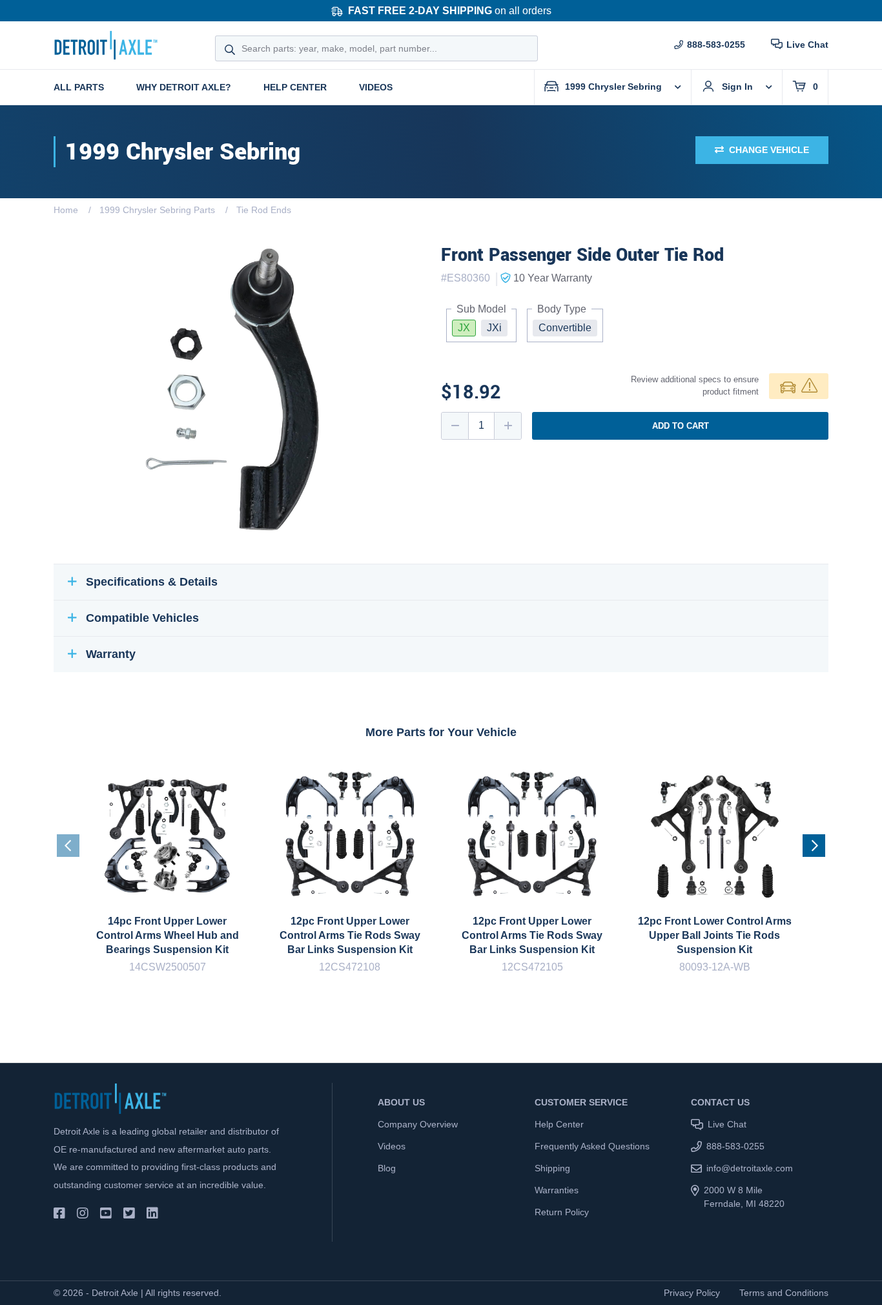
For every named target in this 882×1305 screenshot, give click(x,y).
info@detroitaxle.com (749, 1168)
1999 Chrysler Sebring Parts (157, 210)
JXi (494, 327)
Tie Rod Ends (263, 210)
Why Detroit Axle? (183, 87)
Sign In (737, 86)
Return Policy (562, 1212)
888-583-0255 (716, 44)
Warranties (557, 1190)
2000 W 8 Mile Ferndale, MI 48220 (744, 1197)
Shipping (552, 1168)
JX (464, 327)
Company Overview (418, 1124)
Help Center (295, 87)
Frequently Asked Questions (592, 1146)
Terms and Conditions (783, 1293)
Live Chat (807, 44)
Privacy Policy (692, 1293)
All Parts (79, 87)
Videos (376, 87)
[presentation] (68, 845)
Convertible (564, 327)
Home (66, 210)
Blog (387, 1168)
